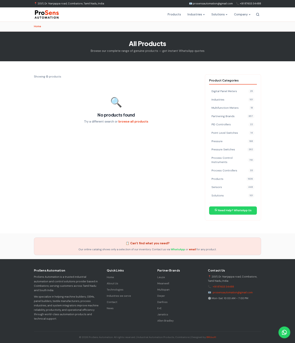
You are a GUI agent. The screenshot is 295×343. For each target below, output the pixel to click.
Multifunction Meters (232, 108)
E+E (159, 308)
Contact (112, 302)
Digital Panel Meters (232, 91)
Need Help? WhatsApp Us (234, 210)
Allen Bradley (165, 320)
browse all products (133, 122)
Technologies (115, 289)
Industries (194, 14)
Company (241, 14)
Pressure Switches (232, 149)
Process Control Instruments (232, 160)
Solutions (218, 14)
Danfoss (162, 302)
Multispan (163, 289)
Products (174, 14)
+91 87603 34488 (223, 286)
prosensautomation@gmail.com (233, 292)
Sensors (232, 187)
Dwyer (161, 296)
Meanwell (163, 283)
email (192, 249)
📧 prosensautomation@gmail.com (211, 3)
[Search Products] (257, 14)
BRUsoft (211, 337)
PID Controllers (232, 124)
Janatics (162, 314)
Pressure (232, 141)
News (110, 308)
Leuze (161, 277)
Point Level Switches (232, 133)
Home (37, 26)
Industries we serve (119, 296)
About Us (112, 283)
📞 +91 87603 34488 (248, 3)
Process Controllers (232, 170)
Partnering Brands (232, 116)
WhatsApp (178, 249)
